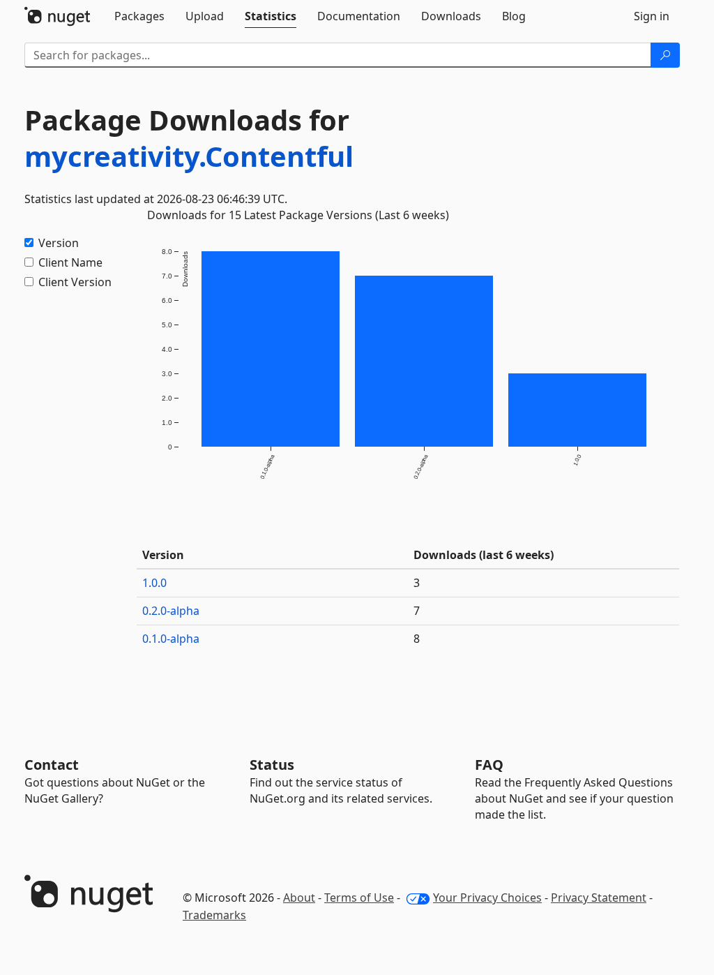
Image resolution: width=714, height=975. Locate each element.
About (299, 897)
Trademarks (214, 915)
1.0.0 (154, 582)
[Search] (665, 55)
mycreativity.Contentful (189, 156)
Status (272, 764)
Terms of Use (359, 897)
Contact (51, 764)
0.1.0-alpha (170, 638)
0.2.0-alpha (170, 610)
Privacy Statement (598, 897)
